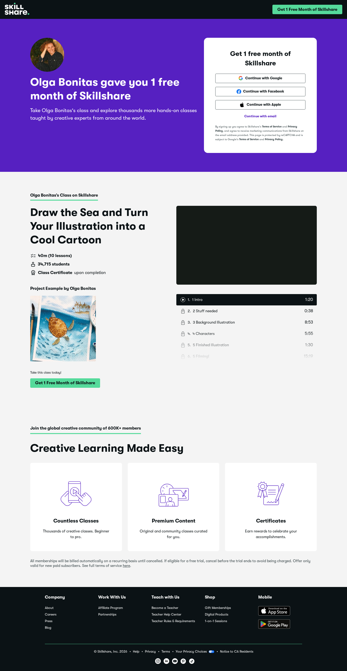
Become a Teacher (165, 608)
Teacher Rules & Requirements (173, 621)
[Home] (17, 9)
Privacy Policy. (274, 139)
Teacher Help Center (166, 614)
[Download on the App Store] (280, 611)
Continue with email (260, 116)
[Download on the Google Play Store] (280, 624)
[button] (307, 9)
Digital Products (216, 614)
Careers (50, 614)
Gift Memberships (218, 608)
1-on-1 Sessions (216, 621)
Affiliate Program (110, 608)
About (49, 608)
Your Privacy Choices (191, 651)
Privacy (150, 651)
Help (136, 651)
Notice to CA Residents (236, 651)
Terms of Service (272, 126)
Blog (48, 627)
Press (48, 621)
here (126, 566)
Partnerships (107, 614)
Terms (165, 651)
